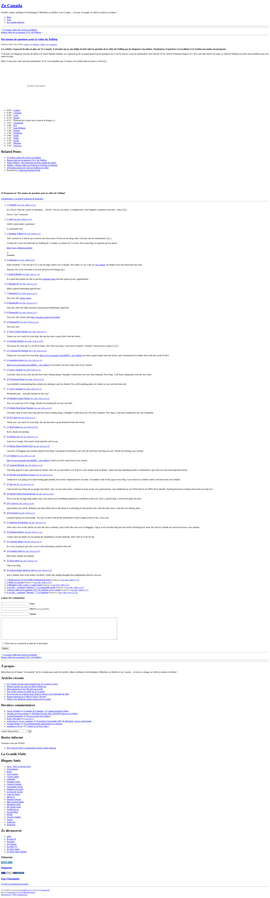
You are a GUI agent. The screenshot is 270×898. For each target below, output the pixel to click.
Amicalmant (12, 769)
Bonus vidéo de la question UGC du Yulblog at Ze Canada (34, 590)
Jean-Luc (18, 145)
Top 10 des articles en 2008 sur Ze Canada (26, 691)
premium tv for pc (15, 726)
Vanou (10, 819)
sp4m (10, 219)
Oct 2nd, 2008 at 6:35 (32, 234)
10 (8, 322)
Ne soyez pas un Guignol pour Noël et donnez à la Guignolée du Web (38, 694)
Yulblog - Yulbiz (39, 44)
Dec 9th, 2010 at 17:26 (33, 532)
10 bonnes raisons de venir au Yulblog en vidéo (28, 168)
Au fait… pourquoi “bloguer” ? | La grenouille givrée (32, 587)
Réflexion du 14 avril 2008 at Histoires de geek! (29, 580)
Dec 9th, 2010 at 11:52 (37, 523)
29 (8, 503)
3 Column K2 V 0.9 (12, 892)
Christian (18, 113)
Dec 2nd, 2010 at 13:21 (27, 418)
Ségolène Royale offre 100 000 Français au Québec (55, 713)
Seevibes (11, 841)
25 (8, 465)
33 (8, 541)
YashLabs (11, 822)
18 (8, 398)
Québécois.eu (13, 809)
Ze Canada (11, 5)
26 (8, 475)
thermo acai (15, 436)
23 (8, 446)
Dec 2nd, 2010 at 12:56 (43, 408)
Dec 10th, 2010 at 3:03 (43, 570)
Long (16, 115)
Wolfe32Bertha (15, 274)
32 (8, 532)
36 (8, 570)
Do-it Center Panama (18, 331)
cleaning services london (18, 713)
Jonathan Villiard (15, 233)
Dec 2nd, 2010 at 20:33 (29, 427)
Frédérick (18, 133)
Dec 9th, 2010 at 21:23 (33, 542)
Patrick (17, 130)
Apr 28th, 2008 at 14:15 (23, 219)
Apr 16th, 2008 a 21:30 (75, 587)
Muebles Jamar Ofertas (20, 398)
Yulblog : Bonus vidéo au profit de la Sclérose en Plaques (32, 165)
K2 (35, 890)
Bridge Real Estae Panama (21, 408)
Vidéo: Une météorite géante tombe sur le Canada (29, 699)
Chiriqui (13, 455)
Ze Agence (11, 844)
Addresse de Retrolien (33, 199)
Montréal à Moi (14, 804)
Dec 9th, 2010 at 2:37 (27, 513)
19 (8, 408)
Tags (9, 20)
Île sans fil (11, 839)
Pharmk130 (13, 284)
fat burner (14, 513)
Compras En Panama (19, 350)
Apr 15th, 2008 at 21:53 (26, 205)
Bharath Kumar (29, 892)
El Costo (13, 417)
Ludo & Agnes (13, 794)
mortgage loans (49, 279)
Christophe (18, 123)
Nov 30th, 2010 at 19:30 (40, 398)
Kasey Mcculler (14, 718)
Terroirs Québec (14, 817)
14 (8, 360)
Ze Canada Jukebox (15, 22)
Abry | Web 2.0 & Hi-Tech (19, 766)
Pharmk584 (13, 303)
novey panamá (16, 370)
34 (8, 551)
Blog (9, 17)
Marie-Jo (11, 797)
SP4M (9, 814)
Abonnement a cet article (12, 199)
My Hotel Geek (14, 807)
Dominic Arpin (13, 781)
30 (8, 513)
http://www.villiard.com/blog (19, 248)
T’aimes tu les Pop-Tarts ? (37, 726)
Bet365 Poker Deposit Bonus (23, 494)
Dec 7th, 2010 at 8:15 (44, 475)
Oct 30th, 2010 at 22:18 (29, 322)
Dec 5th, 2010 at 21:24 (33, 465)
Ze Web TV (12, 846)
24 (8, 455)
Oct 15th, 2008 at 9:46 (26, 260)
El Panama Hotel (17, 379)
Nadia (16, 135)
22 (8, 436)
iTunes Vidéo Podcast (46, 748)
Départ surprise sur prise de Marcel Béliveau (26, 686)
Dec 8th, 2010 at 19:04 (45, 494)
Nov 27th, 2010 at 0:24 (38, 351)
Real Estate (15, 427)
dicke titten (14, 560)
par (22, 892)
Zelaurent (12, 260)
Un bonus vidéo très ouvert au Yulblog (20, 30)
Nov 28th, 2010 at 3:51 (32, 370)
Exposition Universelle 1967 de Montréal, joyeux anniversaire (64, 721)
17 (8, 389)
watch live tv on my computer (20, 721)
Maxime (17, 143)
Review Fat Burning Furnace (22, 475)
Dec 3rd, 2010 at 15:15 (29, 437)
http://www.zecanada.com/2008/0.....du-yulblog (61, 355)
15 (8, 370)
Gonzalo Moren (17, 541)
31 (8, 522)
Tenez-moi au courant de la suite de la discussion (26, 643)
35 (8, 560)
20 (8, 417)
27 (8, 484)
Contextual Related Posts (29, 170)
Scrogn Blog (12, 812)
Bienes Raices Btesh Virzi (21, 446)
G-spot (13, 503)
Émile (16, 138)
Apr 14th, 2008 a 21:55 (43, 582)
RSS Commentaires (27, 748)
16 (8, 379)
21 (8, 427)
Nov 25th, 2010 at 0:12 (37, 332)
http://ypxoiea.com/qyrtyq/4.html (45, 317)
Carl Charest (12, 774)
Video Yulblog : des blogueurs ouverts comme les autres (31, 162)
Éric (15, 125)
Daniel (16, 118)
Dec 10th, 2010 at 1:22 (28, 561)
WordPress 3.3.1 (27, 890)
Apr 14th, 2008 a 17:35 (70, 580)
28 (8, 494)
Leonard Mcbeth (17, 465)
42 (51, 44)
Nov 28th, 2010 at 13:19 (34, 379)
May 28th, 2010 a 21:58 (68, 593)
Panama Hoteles (17, 341)
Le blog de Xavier (15, 792)
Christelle (12, 205)
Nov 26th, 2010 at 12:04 (33, 341)
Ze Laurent (100, 265)
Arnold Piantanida (15, 716)
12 (8, 341)
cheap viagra (25, 298)
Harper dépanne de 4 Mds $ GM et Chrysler (26, 696)
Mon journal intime (15, 802)
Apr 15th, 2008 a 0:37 (61, 585)
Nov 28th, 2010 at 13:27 (32, 389)
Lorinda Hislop (13, 723)
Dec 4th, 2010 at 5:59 (41, 446)
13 (8, 350)
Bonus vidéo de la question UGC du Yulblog (21, 32)
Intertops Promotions (19, 522)
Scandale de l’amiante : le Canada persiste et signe (46, 711)
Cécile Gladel (13, 776)
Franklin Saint (16, 551)
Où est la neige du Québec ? (38, 716)
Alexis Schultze (14, 711)
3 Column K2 (45, 890)
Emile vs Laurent (16, 582)
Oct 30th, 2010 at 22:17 (28, 284)
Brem (9, 771)
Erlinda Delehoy (17, 532)
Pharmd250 (15, 322)
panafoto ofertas (17, 360)
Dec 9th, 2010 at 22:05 (31, 551)
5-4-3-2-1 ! (29, 718)
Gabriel (17, 110)
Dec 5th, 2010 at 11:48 (26, 456)
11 (8, 331)
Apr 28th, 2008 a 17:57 (80, 590)
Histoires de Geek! (15, 789)
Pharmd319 (13, 293)
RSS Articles (12, 748)
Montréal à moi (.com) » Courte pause (25, 585)
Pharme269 (13, 312)
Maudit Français (14, 799)
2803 (9, 836)
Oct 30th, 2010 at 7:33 (31, 274)
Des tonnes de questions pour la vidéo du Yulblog (29, 39)
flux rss (13, 484)
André (16, 140)
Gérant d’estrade (14, 784)
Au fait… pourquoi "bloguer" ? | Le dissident (28, 592)
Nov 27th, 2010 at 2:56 (33, 360)
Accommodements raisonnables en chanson (42, 723)
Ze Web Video (13, 849)
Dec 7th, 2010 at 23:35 (25, 484)
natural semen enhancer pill (22, 570)
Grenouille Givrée (15, 787)
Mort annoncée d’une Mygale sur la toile (25, 689)
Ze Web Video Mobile (17, 852)
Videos (26, 44)
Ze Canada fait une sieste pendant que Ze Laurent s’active (32, 684)
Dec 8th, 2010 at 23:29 (25, 503)
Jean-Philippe (19, 128)
